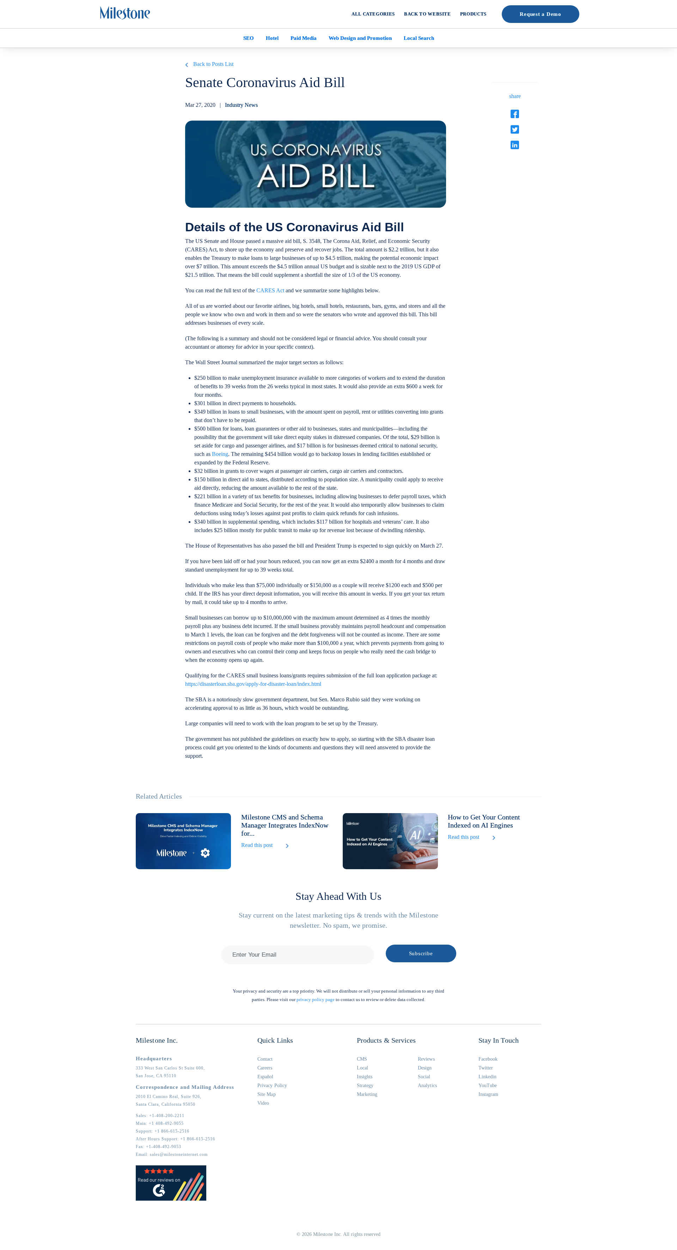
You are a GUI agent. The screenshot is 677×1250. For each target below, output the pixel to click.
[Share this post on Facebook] (515, 114)
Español (265, 1076)
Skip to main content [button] (30, 5)
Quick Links (275, 1040)
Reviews (426, 1059)
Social (424, 1076)
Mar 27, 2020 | (221, 105)
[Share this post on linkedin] (515, 145)
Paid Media (304, 38)
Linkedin (487, 1076)
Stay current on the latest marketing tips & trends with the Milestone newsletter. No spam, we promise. (338, 920)
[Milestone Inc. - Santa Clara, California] (125, 13)
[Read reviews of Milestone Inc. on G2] (171, 1199)
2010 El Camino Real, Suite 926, (168, 1096)
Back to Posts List (213, 64)
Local (362, 1068)
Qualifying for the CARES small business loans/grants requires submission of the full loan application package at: (311, 679)
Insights (365, 1076)
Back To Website (427, 14)
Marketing (367, 1094)
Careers (265, 1068)
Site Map (266, 1094)
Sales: (160, 1115)
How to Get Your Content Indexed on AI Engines (484, 821)
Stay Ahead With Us (338, 896)
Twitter (485, 1068)
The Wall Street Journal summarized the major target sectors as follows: (264, 362)
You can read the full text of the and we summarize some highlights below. (282, 290)
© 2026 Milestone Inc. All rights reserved (339, 1234)
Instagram (488, 1094)
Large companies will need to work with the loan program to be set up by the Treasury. (281, 723)
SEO (248, 38)
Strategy (365, 1085)
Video (263, 1103)
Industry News (241, 105)
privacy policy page (316, 999)
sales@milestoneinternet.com (179, 1154)
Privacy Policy (272, 1085)
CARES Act (270, 290)
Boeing (220, 454)
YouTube (487, 1085)
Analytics (427, 1085)
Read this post (257, 845)
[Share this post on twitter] (515, 129)
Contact (265, 1059)
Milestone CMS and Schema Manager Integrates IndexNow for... (284, 825)
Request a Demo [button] (540, 14)
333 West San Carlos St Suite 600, (170, 1068)
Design (425, 1068)
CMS (362, 1059)
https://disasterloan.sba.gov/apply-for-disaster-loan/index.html (253, 684)
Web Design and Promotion (360, 38)
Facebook (488, 1059)
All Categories (373, 14)
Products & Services (386, 1040)
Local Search (419, 38)
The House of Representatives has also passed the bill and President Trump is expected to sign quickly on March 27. (314, 546)
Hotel (272, 38)
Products (473, 14)
